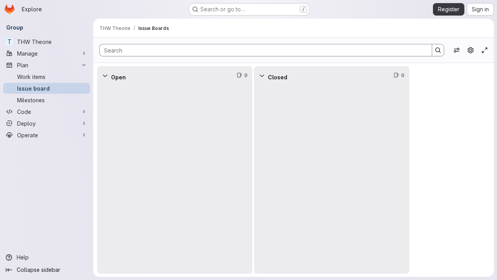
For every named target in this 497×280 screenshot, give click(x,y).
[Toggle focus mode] (484, 50)
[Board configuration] (470, 50)
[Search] (438, 50)
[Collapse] (104, 75)
